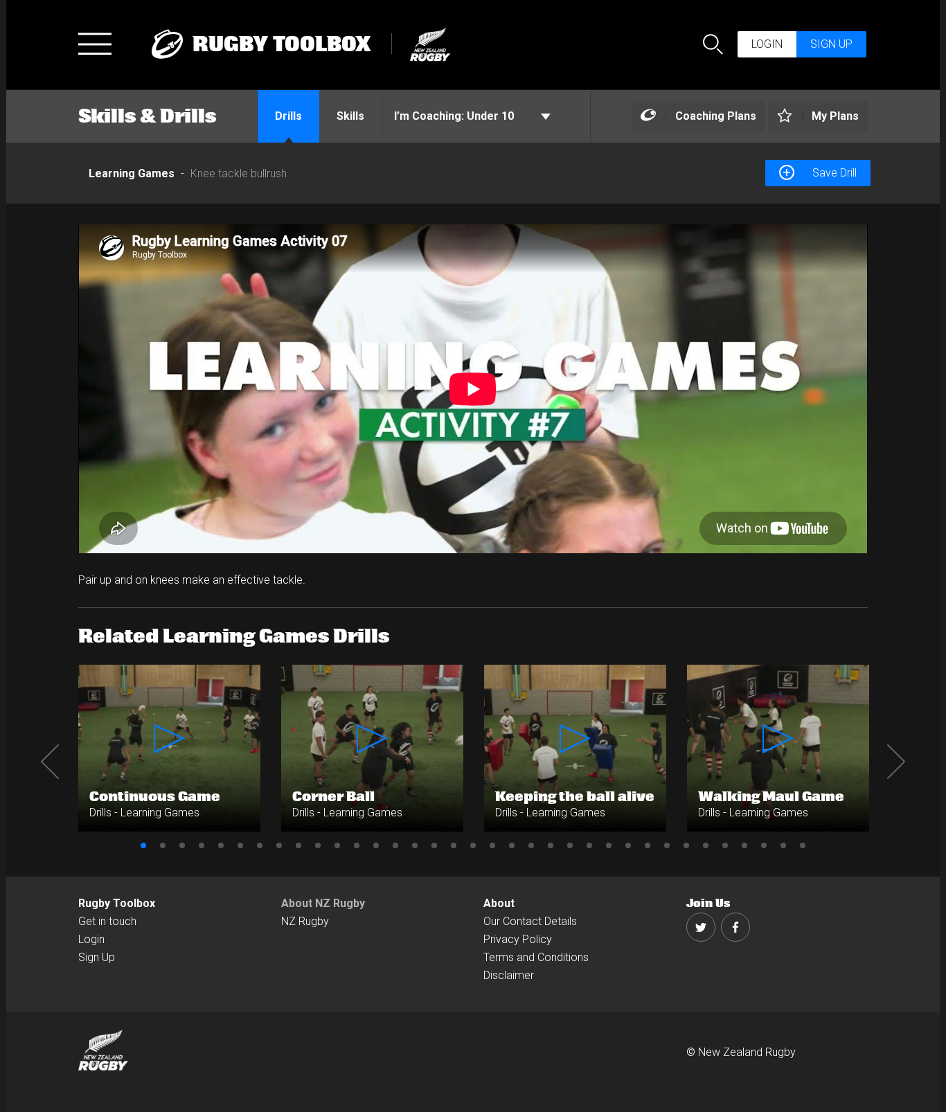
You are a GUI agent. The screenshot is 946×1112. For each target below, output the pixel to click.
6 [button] (240, 845)
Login (767, 44)
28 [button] (667, 845)
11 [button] (337, 845)
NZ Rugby (305, 921)
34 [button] (783, 845)
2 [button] (163, 845)
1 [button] (143, 845)
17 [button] (453, 845)
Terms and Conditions (536, 957)
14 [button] (395, 845)
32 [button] (744, 845)
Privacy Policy (517, 939)
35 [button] (802, 845)
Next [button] (896, 761)
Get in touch (107, 921)
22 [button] (550, 845)
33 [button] (764, 845)
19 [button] (492, 845)
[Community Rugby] (424, 42)
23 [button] (570, 845)
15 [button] (415, 845)
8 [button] (279, 845)
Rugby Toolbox (116, 903)
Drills (288, 116)
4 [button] (201, 845)
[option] (473, 388)
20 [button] (512, 845)
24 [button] (589, 845)
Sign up (831, 44)
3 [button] (182, 845)
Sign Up (96, 957)
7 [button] (259, 845)
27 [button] (647, 845)
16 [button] (434, 845)
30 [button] (705, 845)
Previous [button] (50, 761)
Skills (350, 116)
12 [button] (356, 845)
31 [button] (725, 845)
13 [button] (376, 845)
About (499, 903)
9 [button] (298, 845)
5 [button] (221, 845)
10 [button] (318, 845)
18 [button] (473, 845)
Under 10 (455, 116)
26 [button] (628, 845)
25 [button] (609, 845)
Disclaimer (508, 975)
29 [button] (686, 845)
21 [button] (531, 845)
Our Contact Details (530, 921)
